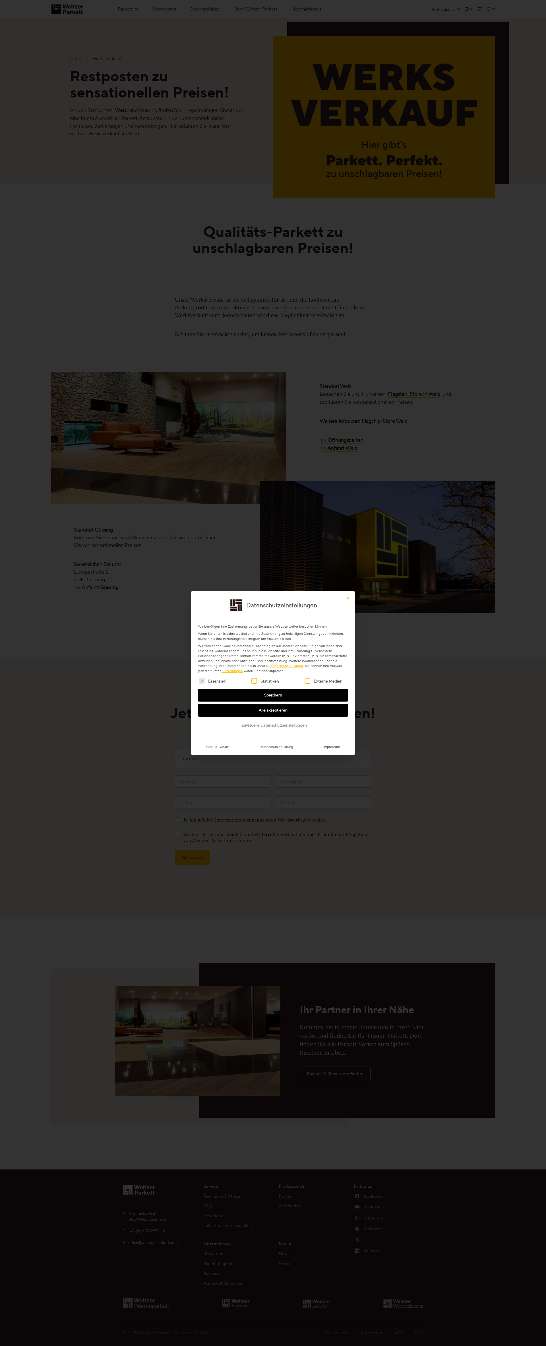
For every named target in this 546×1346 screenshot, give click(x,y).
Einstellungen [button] (232, 670)
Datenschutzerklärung (286, 665)
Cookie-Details (217, 746)
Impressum (331, 746)
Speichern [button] (273, 695)
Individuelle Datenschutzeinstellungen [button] (273, 725)
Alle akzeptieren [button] (273, 710)
